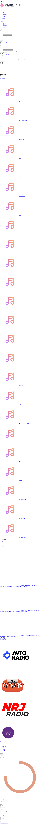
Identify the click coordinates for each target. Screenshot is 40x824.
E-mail (1, 48)
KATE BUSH (21, 347)
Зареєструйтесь (9, 42)
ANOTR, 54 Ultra (22, 518)
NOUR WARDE (22, 139)
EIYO (20, 158)
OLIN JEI (21, 101)
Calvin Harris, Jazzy (22, 499)
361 (3, 544)
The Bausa (21, 442)
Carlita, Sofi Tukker (22, 537)
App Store (4, 749)
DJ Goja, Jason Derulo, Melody (24, 423)
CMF (20, 328)
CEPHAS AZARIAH (23, 120)
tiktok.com (4, 746)
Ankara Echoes (21, 404)
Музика (3, 9)
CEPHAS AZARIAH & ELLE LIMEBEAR (26, 234)
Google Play (4, 750)
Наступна (4, 546)
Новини (4, 78)
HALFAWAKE (22, 196)
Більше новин (2, 638)
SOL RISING (21, 309)
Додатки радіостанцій (6, 10)
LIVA (20, 215)
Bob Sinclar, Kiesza (22, 385)
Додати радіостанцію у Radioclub (8, 11)
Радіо (1, 741)
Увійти (3, 12)
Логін (1, 34)
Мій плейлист (4, 14)
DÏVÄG (20, 461)
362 (3, 545)
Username (4, 21)
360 (3, 543)
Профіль (3, 13)
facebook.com (4, 747)
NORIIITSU (21, 177)
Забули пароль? (5, 38)
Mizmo (20, 480)
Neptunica (21, 366)
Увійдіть (7, 54)
